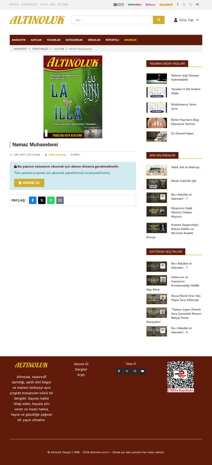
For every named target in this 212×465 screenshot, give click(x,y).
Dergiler (81, 369)
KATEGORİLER (74, 39)
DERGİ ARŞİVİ (40, 48)
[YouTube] (197, 4)
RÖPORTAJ (112, 39)
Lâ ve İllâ (59, 48)
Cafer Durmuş (57, 154)
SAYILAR (36, 39)
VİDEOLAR (94, 39)
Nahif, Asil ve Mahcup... (186, 167)
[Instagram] (191, 4)
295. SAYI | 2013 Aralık (27, 154)
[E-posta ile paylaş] (60, 200)
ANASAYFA (19, 39)
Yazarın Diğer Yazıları (167, 63)
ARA (52, 4)
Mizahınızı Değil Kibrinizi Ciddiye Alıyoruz (181, 212)
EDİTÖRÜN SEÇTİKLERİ (165, 251)
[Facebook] (178, 4)
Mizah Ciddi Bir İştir (183, 180)
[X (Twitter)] (184, 4)
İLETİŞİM (63, 4)
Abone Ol (31, 183)
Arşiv (81, 375)
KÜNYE (14, 4)
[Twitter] (127, 371)
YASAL (44, 4)
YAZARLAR (53, 39)
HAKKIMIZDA (29, 4)
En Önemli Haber (182, 133)
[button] (186, 20)
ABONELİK (130, 39)
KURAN (75, 154)
